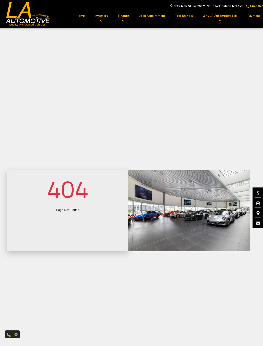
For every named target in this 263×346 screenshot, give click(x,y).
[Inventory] (256, 202)
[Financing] (256, 192)
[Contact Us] (256, 223)
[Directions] (256, 212)
